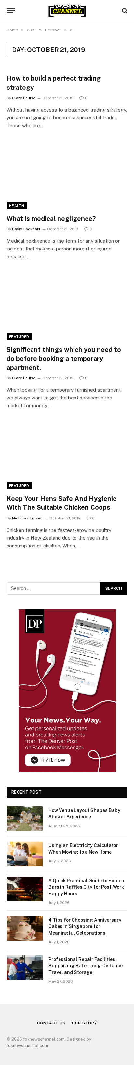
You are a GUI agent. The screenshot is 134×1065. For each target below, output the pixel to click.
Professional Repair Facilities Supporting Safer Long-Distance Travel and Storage (85, 966)
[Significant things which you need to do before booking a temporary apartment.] (67, 306)
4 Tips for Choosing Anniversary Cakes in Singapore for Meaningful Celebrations (84, 926)
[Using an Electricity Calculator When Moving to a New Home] (25, 854)
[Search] (124, 10)
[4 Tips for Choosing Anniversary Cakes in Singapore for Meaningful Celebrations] (25, 928)
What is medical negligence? (51, 218)
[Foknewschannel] (67, 10)
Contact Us (51, 1023)
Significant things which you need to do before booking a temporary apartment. (64, 358)
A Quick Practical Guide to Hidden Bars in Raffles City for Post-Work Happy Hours (86, 887)
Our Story (84, 1023)
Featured (19, 337)
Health (16, 206)
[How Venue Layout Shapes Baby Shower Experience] (25, 818)
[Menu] (11, 10)
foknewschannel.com (27, 1045)
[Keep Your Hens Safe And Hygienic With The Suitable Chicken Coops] (67, 455)
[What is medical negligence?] (67, 175)
